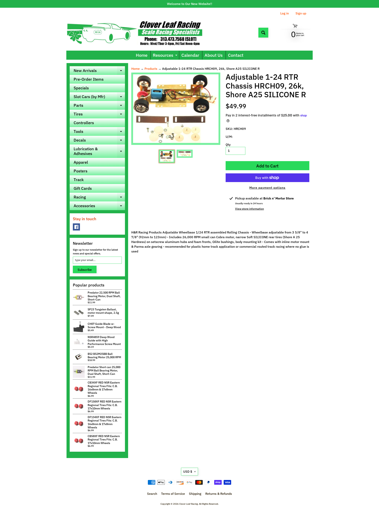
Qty (228, 144)
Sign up (301, 13)
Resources (165, 56)
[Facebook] (76, 226)
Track (79, 179)
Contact (235, 55)
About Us (214, 55)
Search (152, 494)
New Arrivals (99, 71)
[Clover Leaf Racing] (138, 32)
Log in (284, 13)
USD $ (187, 471)
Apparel (81, 162)
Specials (81, 88)
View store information (249, 209)
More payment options (267, 188)
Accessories (99, 206)
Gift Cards (83, 188)
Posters (80, 171)
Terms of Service (173, 494)
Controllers (84, 122)
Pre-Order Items (89, 79)
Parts (99, 106)
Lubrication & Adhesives (99, 151)
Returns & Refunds (218, 494)
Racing (99, 197)
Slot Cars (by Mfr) (99, 97)
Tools (99, 132)
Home (141, 55)
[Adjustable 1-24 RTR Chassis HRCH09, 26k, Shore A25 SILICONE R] (167, 156)
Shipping (195, 494)
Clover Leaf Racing (188, 504)
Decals (99, 141)
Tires (99, 114)
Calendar (190, 55)
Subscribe (85, 270)
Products (150, 69)
